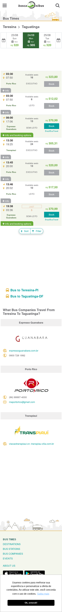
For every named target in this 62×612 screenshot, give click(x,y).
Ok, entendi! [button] (31, 603)
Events (8, 558)
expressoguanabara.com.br (23, 350)
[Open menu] (5, 5)
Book (51, 84)
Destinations (12, 544)
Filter (38, 231)
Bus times (9, 539)
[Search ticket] (58, 5)
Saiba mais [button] (43, 594)
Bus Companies (13, 553)
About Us (9, 565)
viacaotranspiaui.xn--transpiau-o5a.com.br (31, 443)
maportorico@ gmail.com (22, 402)
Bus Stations (11, 549)
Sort (25, 231)
